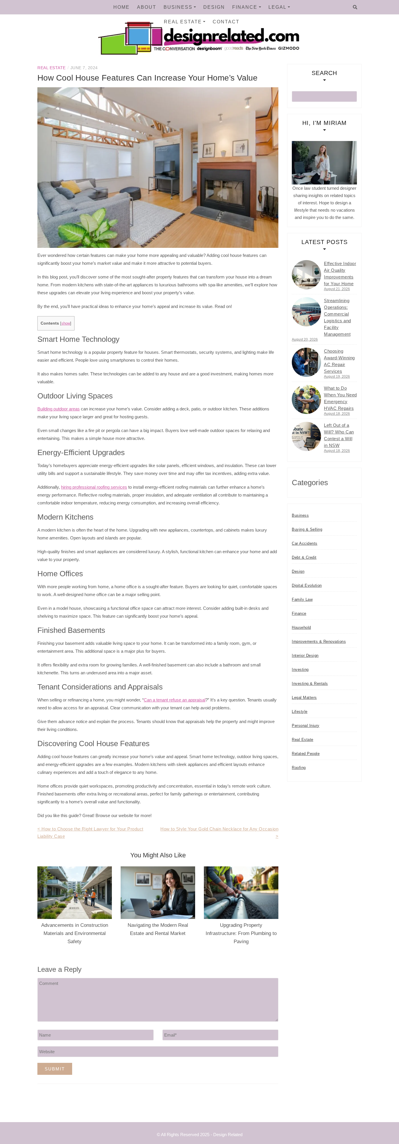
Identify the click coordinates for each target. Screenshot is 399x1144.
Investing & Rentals (310, 683)
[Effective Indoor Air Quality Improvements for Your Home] (306, 274)
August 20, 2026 (305, 339)
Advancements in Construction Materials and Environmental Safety (74, 933)
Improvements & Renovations (319, 641)
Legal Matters (304, 697)
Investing (300, 669)
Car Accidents (305, 543)
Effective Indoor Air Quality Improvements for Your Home (340, 273)
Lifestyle (300, 711)
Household (301, 627)
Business (178, 7)
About (146, 7)
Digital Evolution (307, 585)
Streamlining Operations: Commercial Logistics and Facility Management (337, 317)
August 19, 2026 (337, 377)
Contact (226, 21)
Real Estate (183, 21)
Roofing (299, 767)
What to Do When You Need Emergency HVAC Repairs (340, 398)
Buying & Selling (307, 529)
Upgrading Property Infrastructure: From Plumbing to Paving (241, 933)
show (65, 323)
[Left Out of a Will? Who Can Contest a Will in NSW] (306, 436)
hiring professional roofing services (94, 487)
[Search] (355, 7)
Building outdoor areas (58, 408)
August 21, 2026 (337, 289)
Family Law (302, 599)
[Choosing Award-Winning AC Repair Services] (306, 362)
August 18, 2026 (337, 414)
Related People (306, 753)
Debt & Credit (304, 557)
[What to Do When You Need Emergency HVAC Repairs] (306, 399)
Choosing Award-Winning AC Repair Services (339, 361)
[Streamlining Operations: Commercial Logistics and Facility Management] (306, 311)
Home (121, 7)
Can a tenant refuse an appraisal (174, 699)
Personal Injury (306, 725)
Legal (277, 7)
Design (214, 7)
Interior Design (305, 655)
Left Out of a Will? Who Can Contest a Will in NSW (339, 435)
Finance (244, 7)
